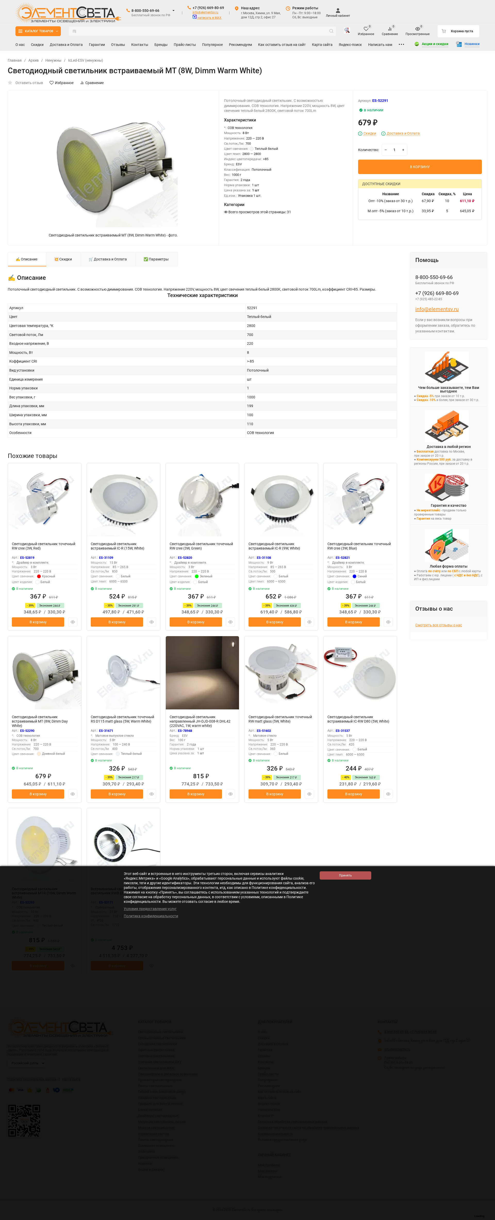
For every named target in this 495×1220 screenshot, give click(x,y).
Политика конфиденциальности (151, 916)
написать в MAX (209, 18)
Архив (33, 60)
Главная (15, 60)
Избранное (64, 83)
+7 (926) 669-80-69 (208, 8)
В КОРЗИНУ (420, 167)
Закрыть (487, 1217)
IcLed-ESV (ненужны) (85, 60)
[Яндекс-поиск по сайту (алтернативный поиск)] (347, 31)
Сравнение (94, 83)
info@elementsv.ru (205, 12)
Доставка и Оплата (403, 133)
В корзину (38, 622)
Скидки (370, 133)
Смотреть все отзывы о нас (438, 625)
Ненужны (53, 60)
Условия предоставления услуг (150, 909)
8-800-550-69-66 (145, 11)
